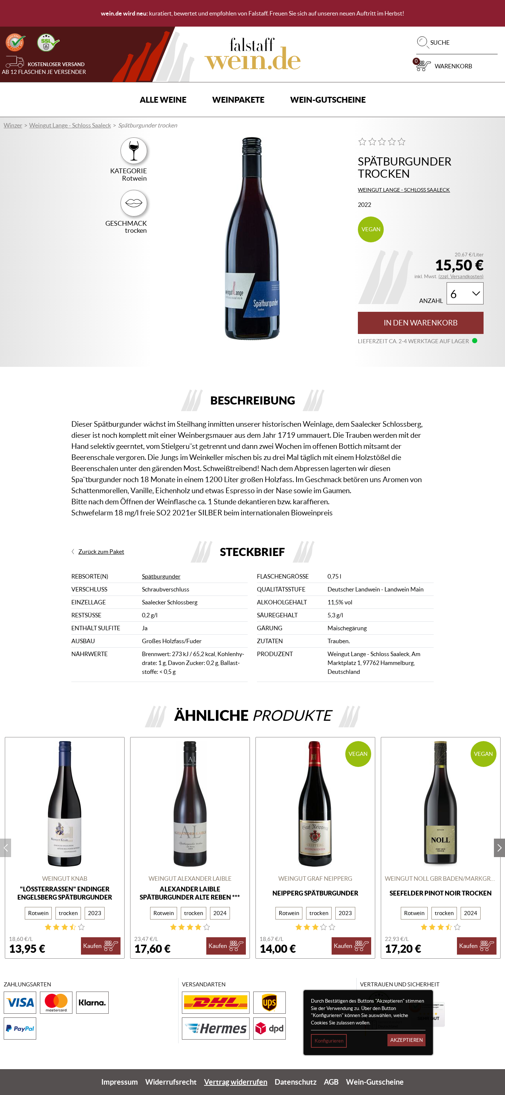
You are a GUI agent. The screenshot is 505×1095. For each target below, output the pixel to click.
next (499, 848)
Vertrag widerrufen (235, 1082)
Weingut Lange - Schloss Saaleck (70, 125)
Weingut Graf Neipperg (315, 878)
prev (5, 848)
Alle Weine (163, 99)
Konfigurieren (329, 1041)
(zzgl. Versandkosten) (461, 276)
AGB (331, 1082)
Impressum (119, 1082)
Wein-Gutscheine (328, 99)
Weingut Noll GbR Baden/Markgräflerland (440, 878)
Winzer (13, 125)
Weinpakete (238, 99)
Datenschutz (295, 1082)
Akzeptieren (406, 1040)
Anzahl (431, 301)
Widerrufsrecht (171, 1082)
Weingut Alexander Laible (190, 878)
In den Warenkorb (421, 323)
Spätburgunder (161, 576)
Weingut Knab (64, 878)
